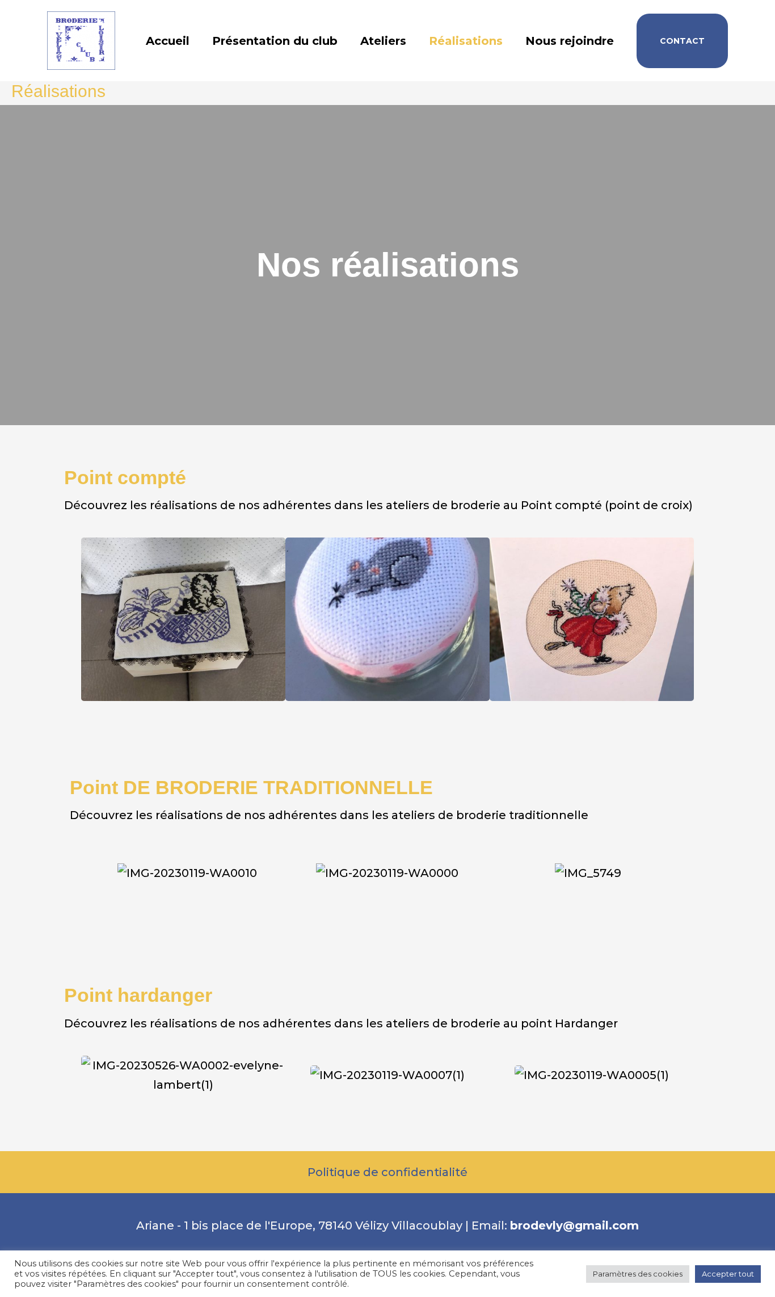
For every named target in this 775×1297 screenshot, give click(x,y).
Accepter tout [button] (728, 1273)
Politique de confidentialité (387, 1172)
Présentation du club (275, 41)
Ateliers (383, 41)
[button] (682, 41)
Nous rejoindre (569, 41)
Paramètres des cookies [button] (638, 1273)
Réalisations (466, 41)
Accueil (167, 41)
